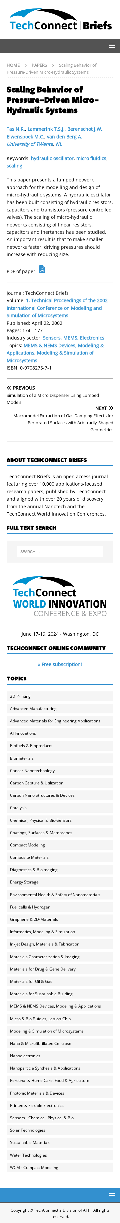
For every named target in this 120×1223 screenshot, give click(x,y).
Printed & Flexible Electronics (37, 1105)
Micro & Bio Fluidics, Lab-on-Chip (40, 1019)
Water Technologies (28, 1155)
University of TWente (30, 144)
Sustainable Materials (30, 1142)
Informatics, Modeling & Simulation (42, 932)
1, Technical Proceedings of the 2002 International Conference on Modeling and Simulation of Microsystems (57, 308)
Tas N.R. (16, 129)
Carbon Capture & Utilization (36, 783)
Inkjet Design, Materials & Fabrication (44, 944)
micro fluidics (91, 158)
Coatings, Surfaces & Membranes (41, 832)
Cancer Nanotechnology (32, 770)
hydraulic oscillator (52, 158)
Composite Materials (29, 857)
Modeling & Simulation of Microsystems (47, 1031)
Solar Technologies (27, 1130)
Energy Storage (24, 882)
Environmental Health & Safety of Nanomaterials (55, 894)
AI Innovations (23, 733)
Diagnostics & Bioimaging (34, 869)
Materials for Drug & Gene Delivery (43, 969)
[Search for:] (60, 551)
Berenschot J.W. (84, 129)
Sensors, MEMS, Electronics (73, 338)
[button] (110, 45)
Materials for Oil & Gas (31, 981)
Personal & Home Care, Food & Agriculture (49, 1080)
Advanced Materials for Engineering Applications (55, 721)
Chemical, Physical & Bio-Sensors (41, 820)
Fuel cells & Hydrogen (30, 907)
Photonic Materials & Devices (37, 1093)
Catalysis (18, 807)
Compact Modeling (27, 845)
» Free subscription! (60, 664)
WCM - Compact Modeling (34, 1167)
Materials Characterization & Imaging (45, 957)
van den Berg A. (64, 136)
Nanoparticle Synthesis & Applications (45, 1068)
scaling (14, 165)
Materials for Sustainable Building (41, 994)
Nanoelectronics (25, 1056)
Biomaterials (22, 758)
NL (59, 144)
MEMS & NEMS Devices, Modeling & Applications (55, 1006)
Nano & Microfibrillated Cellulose (40, 1043)
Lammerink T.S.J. (46, 129)
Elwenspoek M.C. (25, 136)
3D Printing (20, 696)
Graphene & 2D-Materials (34, 919)
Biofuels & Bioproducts (31, 745)
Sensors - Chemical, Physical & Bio (42, 1118)
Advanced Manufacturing (33, 708)
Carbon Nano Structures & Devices (42, 795)
